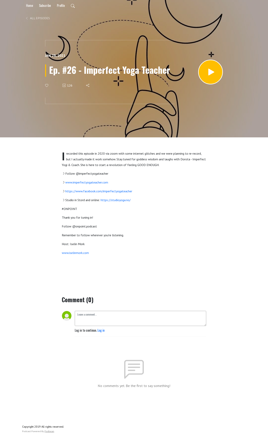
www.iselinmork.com (75, 253)
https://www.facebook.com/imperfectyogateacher (98, 191)
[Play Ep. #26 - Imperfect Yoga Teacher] (210, 72)
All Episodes (39, 18)
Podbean (49, 431)
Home (29, 5)
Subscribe (45, 5)
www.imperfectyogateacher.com (86, 182)
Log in (101, 330)
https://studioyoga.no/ (116, 200)
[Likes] (47, 85)
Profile (61, 5)
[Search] (72, 5)
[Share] (88, 85)
